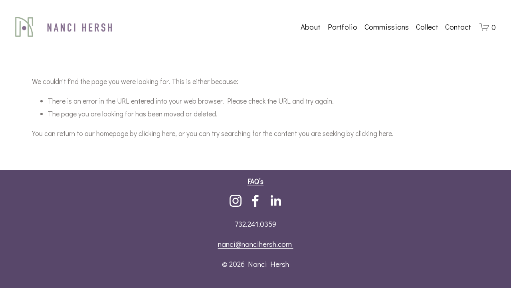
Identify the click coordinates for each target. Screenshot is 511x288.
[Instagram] (235, 200)
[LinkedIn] (275, 200)
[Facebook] (255, 200)
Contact (458, 27)
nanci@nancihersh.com (255, 244)
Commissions (386, 27)
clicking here (157, 133)
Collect (427, 27)
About (311, 27)
